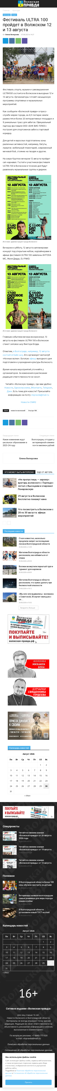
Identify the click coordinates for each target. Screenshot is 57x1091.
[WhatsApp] (18, 41)
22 (40, 780)
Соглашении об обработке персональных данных (28, 1050)
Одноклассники (22, 387)
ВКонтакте (36, 387)
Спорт (14, 15)
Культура (16, 10)
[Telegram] (5, 41)
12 (23, 775)
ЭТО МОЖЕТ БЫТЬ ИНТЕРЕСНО (19, 472)
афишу (33, 358)
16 (46, 775)
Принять (28, 1082)
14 (34, 775)
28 (34, 786)
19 (23, 780)
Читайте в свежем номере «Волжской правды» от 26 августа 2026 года (35, 835)
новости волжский (18, 410)
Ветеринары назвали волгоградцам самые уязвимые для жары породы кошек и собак (36, 898)
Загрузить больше (27, 608)
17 (11, 780)
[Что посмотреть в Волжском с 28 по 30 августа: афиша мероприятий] (10, 512)
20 (29, 780)
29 (40, 786)
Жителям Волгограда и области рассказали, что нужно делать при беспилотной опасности (35, 583)
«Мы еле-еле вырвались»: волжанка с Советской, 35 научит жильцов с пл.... (36, 597)
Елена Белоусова (12, 34)
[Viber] (24, 41)
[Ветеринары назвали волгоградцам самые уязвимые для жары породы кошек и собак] (10, 899)
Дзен (9, 391)
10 (11, 775)
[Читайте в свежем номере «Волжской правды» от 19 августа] (10, 850)
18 (17, 780)
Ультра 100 (32, 410)
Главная (6, 10)
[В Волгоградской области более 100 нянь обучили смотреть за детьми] (10, 885)
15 (40, 775)
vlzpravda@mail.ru (40, 395)
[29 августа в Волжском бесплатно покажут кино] (10, 499)
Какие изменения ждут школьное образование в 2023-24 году (15, 442)
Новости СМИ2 (28, 402)
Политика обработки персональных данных (29, 1044)
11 (17, 775)
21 (34, 780)
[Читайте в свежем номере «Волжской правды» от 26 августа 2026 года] (10, 836)
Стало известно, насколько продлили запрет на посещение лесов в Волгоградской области (34, 541)
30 (46, 786)
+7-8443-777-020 (39, 1035)
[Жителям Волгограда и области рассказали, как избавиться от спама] (10, 556)
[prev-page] (4, 523)
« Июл (27, 795)
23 (46, 780)
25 (17, 786)
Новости (8, 387)
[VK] (12, 41)
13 (29, 775)
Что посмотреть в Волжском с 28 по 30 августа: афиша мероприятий (35, 512)
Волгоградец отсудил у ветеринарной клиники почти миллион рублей (43, 442)
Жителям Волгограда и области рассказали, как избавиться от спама (34, 555)
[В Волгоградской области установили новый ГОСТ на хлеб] (10, 913)
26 (23, 786)
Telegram (47, 387)
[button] (4, 4)
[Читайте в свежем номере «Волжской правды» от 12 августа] (10, 863)
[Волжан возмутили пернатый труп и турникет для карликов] (10, 570)
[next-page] (9, 523)
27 (29, 786)
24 (11, 786)
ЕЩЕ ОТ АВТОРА (44, 472)
